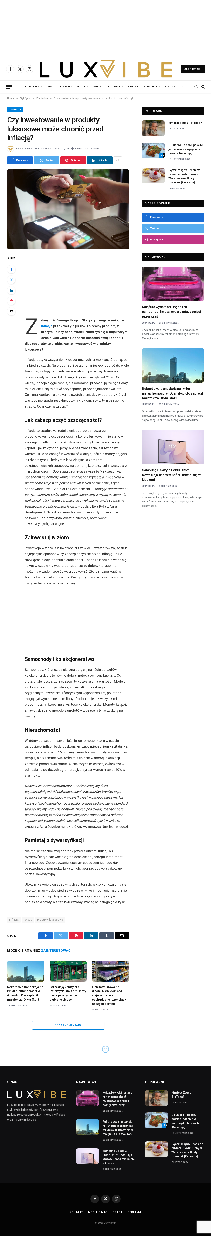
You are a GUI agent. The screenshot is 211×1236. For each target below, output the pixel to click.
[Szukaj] (202, 86)
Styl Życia (172, 86)
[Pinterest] (11, 301)
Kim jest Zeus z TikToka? (185, 122)
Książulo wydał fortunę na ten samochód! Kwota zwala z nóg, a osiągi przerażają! (171, 311)
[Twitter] (11, 280)
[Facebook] (11, 269)
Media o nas (97, 1212)
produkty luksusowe (50, 919)
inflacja (46, 326)
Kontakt (76, 1212)
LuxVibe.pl (27, 148)
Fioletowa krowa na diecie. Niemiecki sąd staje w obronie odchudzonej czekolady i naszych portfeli (109, 995)
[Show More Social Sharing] (118, 160)
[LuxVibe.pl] (106, 69)
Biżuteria (32, 86)
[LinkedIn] (11, 290)
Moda (81, 86)
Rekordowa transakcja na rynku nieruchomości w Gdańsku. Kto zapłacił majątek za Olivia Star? (25, 993)
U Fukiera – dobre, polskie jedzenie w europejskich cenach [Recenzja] (185, 149)
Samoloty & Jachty (142, 86)
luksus (28, 919)
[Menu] (9, 86)
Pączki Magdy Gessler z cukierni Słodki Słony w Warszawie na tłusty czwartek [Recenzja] (184, 176)
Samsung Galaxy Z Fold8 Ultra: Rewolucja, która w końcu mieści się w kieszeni (171, 475)
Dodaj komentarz (68, 1025)
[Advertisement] (105, 29)
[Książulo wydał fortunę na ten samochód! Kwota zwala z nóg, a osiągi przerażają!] (173, 284)
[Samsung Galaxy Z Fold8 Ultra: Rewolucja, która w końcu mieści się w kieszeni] (173, 447)
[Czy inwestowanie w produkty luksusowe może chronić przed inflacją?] (68, 209)
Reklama (134, 1212)
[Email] (11, 311)
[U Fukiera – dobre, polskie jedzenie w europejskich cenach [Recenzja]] (153, 150)
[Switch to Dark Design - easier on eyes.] (196, 87)
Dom (49, 86)
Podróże (114, 86)
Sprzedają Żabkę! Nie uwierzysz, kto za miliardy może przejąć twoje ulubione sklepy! (68, 993)
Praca (118, 1212)
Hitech (65, 86)
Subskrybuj (192, 69)
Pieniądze (15, 109)
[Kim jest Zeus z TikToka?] (153, 128)
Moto (96, 86)
